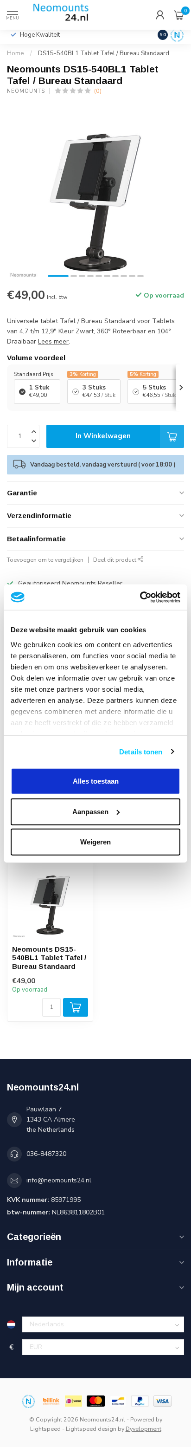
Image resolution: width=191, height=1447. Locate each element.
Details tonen (140, 751)
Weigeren (95, 842)
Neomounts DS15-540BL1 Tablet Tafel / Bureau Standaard (49, 957)
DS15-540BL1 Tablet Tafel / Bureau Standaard (103, 53)
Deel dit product (115, 560)
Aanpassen (90, 811)
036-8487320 (46, 1153)
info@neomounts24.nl (58, 1180)
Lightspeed (45, 1429)
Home (15, 53)
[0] (179, 15)
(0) (98, 91)
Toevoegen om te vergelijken (45, 560)
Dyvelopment (143, 1429)
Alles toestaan (96, 781)
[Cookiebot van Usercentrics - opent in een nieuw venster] (139, 597)
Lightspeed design (91, 1429)
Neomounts (26, 91)
